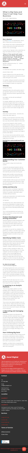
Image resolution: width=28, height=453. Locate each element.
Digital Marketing (12, 18)
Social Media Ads (5, 422)
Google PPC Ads (5, 417)
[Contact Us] (24, 449)
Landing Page (4, 424)
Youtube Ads (4, 419)
